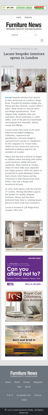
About (28, 387)
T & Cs (10, 395)
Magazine (38, 382)
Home (4, 67)
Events (27, 382)
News (11, 67)
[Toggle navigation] (42, 40)
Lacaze (8, 97)
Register (28, 17)
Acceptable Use (24, 395)
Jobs (19, 387)
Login (18, 17)
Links (24, 400)
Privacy (37, 395)
